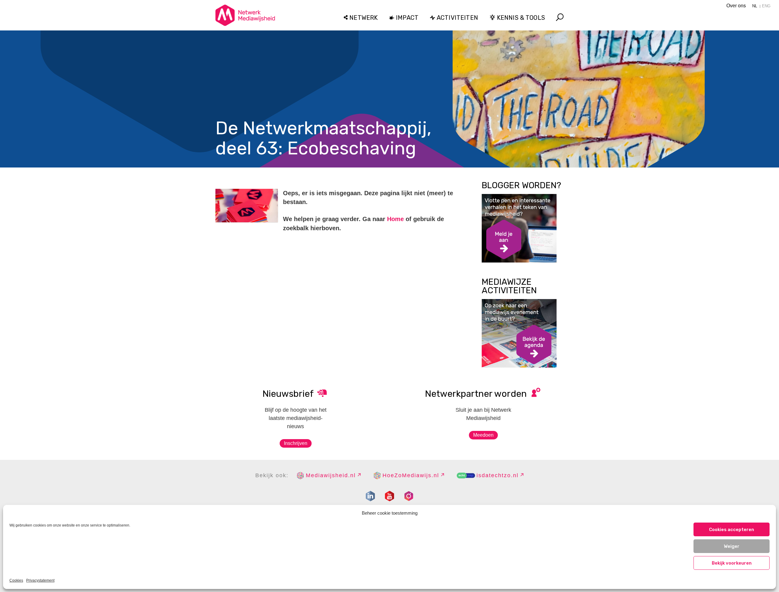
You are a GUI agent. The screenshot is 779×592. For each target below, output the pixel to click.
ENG (766, 6)
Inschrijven (295, 443)
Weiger (731, 546)
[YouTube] (389, 496)
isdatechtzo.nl (498, 475)
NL (754, 6)
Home (395, 219)
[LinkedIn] (370, 496)
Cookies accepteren (731, 529)
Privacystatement (40, 580)
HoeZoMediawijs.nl (411, 475)
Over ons (736, 5)
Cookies (16, 580)
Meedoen (483, 435)
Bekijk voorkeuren (732, 563)
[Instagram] (408, 496)
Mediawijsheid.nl (331, 475)
